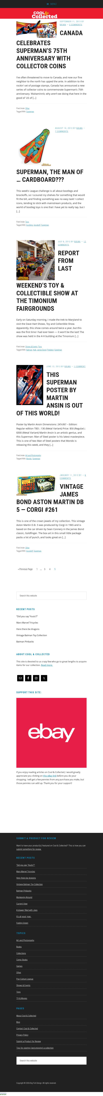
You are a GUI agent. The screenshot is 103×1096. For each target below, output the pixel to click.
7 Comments (61, 131)
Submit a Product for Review (28, 1041)
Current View (21, 903)
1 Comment (80, 366)
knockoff (37, 225)
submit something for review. (28, 849)
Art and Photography (33, 455)
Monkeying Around (24, 897)
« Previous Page (25, 570)
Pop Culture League (24, 979)
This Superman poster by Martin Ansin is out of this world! (49, 394)
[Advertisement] (36, 809)
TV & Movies (21, 998)
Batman (29, 350)
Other (27, 108)
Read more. (47, 665)
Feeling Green (22, 923)
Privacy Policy (22, 1035)
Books (19, 947)
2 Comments (75, 25)
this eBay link (49, 775)
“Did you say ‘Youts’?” (27, 616)
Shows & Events (31, 347)
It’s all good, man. (23, 916)
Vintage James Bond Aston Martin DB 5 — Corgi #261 (50, 498)
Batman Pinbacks (25, 641)
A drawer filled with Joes (26, 910)
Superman (30, 112)
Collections (21, 953)
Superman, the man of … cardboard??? (49, 175)
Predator (50, 350)
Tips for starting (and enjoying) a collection (35, 1048)
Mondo (29, 459)
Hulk (34, 350)
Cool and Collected (51, 15)
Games (19, 966)
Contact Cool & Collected (27, 1028)
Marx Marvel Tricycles (27, 622)
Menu (53, 4)
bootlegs (29, 225)
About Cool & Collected (26, 1015)
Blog (18, 1022)
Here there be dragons (27, 629)
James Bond (41, 350)
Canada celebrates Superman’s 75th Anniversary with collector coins (49, 49)
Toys (27, 222)
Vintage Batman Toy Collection (31, 635)
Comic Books (21, 959)
